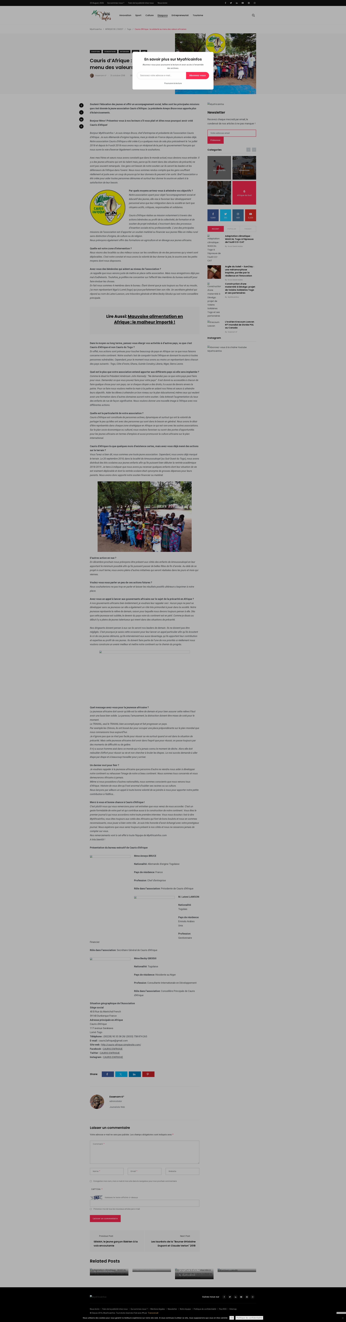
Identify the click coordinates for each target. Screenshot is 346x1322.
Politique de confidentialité (249, 1317)
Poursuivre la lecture (173, 83)
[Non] (342, 1318)
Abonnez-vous (197, 75)
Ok (231, 1317)
